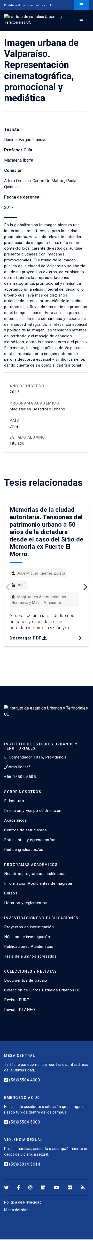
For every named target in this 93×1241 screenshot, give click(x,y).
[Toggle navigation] (81, 5)
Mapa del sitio (16, 1210)
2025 (21, 585)
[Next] (84, 587)
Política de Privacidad (23, 1202)
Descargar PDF (25, 638)
